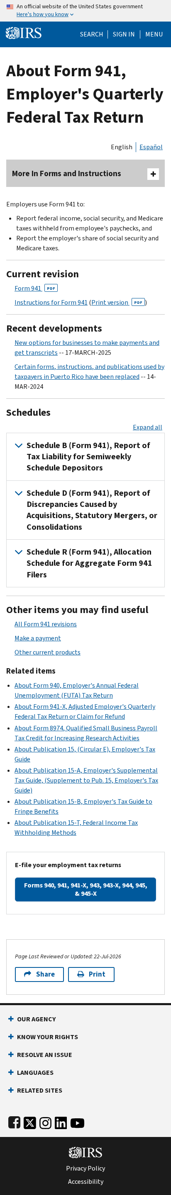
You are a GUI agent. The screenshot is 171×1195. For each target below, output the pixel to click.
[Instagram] (45, 1121)
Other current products (48, 652)
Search (91, 34)
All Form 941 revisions (46, 624)
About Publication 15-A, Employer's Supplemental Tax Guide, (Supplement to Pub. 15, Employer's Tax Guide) (86, 780)
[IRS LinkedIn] (61, 1121)
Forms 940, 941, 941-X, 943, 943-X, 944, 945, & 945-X (85, 889)
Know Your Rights (47, 1037)
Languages (35, 1072)
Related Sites (39, 1090)
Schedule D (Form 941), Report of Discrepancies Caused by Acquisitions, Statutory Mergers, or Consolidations (92, 510)
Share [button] (45, 974)
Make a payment (38, 638)
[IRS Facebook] (14, 1121)
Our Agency (36, 1019)
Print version (116, 302)
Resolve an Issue (44, 1054)
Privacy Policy (85, 1168)
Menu (154, 34)
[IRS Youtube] (77, 1121)
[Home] (24, 32)
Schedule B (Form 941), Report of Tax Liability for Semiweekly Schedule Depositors (88, 457)
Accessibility (85, 1182)
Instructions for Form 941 (51, 302)
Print (97, 974)
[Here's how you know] (85, 11)
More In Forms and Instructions (66, 173)
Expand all (147, 427)
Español (151, 147)
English (121, 147)
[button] (124, 34)
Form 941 (35, 288)
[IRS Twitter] (30, 1121)
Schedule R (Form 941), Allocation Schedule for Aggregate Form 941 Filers (89, 563)
